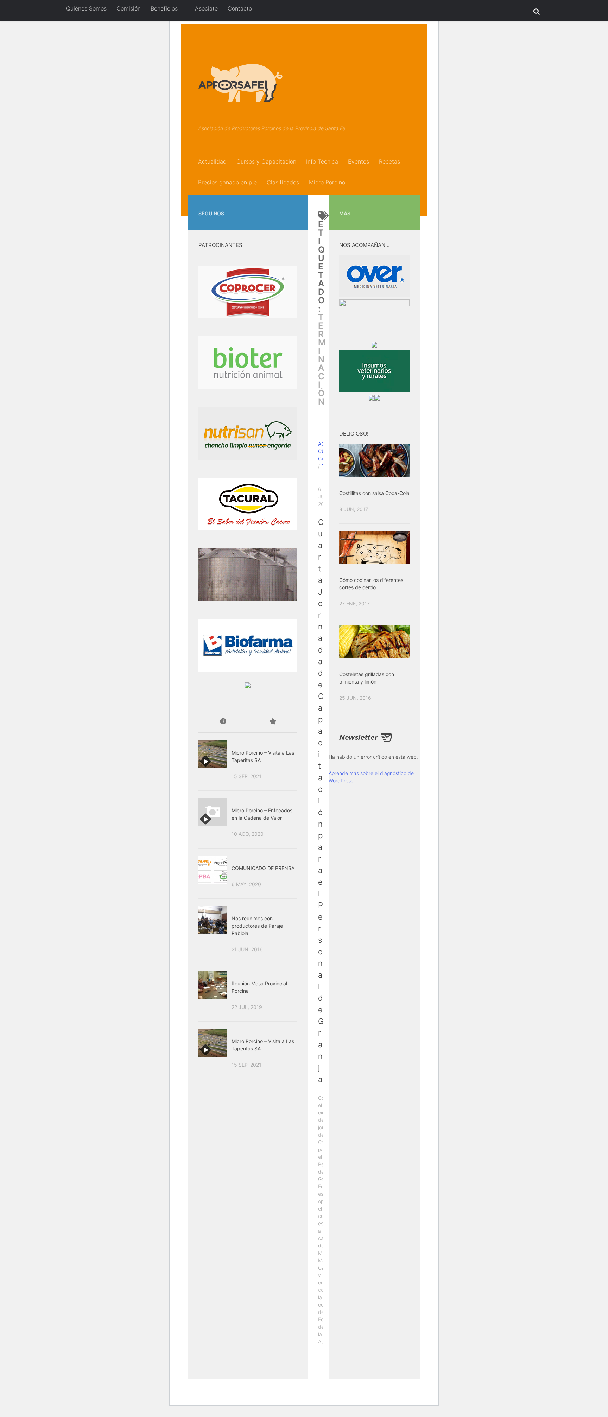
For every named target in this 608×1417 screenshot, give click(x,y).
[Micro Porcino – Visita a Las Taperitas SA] (212, 754)
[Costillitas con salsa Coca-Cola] (374, 460)
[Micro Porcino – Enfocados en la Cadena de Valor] (212, 812)
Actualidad (212, 161)
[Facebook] (281, 205)
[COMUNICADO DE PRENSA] (212, 870)
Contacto (240, 8)
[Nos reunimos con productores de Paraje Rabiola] (212, 920)
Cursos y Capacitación (266, 161)
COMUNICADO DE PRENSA (263, 868)
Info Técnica (322, 161)
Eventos (358, 161)
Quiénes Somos (86, 8)
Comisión (128, 8)
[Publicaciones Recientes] (223, 722)
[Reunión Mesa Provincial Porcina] (212, 985)
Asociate (205, 8)
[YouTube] (293, 205)
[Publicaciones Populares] (272, 722)
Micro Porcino (327, 182)
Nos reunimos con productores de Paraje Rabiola (257, 925)
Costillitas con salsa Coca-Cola (374, 493)
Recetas (389, 161)
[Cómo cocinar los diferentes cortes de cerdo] (374, 547)
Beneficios (164, 8)
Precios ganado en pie (227, 182)
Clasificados (283, 182)
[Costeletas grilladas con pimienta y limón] (374, 641)
